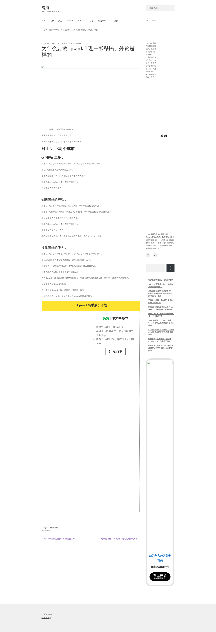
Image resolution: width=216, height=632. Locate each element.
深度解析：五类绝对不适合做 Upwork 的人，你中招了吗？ (159, 340)
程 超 (64, 43)
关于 (52, 20)
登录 (116, 20)
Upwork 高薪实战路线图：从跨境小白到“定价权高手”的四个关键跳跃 (161, 332)
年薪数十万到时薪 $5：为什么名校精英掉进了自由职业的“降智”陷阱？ (160, 348)
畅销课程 (165, 237)
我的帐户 (102, 20)
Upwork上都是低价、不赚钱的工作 (59, 538)
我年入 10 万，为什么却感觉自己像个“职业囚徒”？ (161, 315)
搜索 (170, 268)
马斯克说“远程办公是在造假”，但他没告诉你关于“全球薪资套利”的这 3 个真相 (160, 293)
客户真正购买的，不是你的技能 (160, 280)
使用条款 (46, 617)
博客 (80, 20)
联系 (92, 20)
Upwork (70, 20)
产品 (60, 20)
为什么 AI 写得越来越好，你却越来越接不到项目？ (160, 285)
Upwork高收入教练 (153, 237)
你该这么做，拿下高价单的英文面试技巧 (119, 538)
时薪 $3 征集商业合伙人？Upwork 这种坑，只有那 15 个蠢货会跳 (161, 308)
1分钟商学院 (54, 30)
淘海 (45, 7)
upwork (48, 530)
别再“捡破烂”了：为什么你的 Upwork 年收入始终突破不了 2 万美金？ (161, 322)
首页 (44, 20)
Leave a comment (75, 43)
